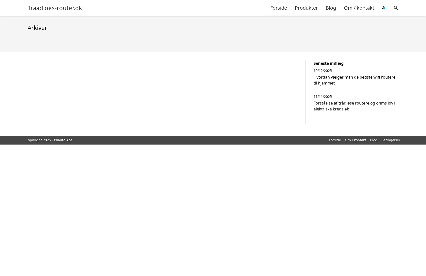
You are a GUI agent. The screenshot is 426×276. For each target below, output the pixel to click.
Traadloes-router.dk (55, 8)
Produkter (306, 7)
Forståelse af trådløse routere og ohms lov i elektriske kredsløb (354, 106)
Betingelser (390, 140)
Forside (278, 7)
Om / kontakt (359, 7)
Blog (331, 7)
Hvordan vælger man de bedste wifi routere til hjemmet (354, 80)
